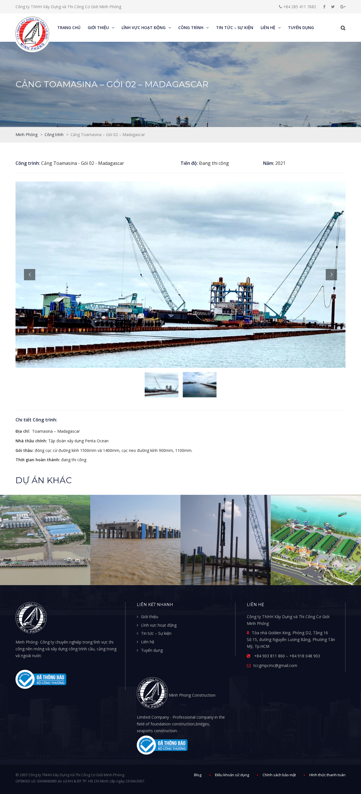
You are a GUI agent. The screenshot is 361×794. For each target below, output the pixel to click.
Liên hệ (147, 641)
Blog (197, 774)
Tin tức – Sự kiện (156, 633)
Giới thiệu (149, 616)
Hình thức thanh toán (327, 774)
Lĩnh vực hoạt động (159, 625)
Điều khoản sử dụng (232, 774)
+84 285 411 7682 (299, 6)
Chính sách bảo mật (279, 774)
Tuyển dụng (152, 650)
